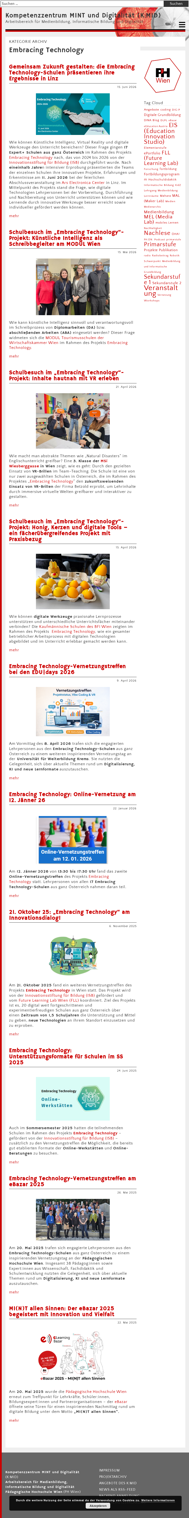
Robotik (175, 255)
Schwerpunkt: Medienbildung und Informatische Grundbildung (162, 267)
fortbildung (168, 169)
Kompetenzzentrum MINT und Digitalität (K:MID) (83, 15)
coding (165, 109)
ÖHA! (176, 234)
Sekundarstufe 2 (166, 283)
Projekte (151, 250)
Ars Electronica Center (83, 182)
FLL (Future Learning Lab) (161, 158)
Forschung (151, 169)
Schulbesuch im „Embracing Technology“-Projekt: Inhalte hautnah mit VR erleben (66, 375)
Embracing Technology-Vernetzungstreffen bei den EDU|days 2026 (67, 669)
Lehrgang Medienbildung (161, 190)
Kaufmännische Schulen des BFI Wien (76, 626)
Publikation (168, 250)
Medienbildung (159, 212)
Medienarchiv (152, 207)
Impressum (109, 1470)
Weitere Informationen (158, 1500)
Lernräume (151, 196)
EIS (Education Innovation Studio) (161, 133)
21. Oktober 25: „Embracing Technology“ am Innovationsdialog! (69, 915)
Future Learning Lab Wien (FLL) (49, 1000)
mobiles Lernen (167, 222)
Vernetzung (164, 295)
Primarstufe (160, 244)
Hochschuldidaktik (162, 179)
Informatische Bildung (159, 185)
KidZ (178, 185)
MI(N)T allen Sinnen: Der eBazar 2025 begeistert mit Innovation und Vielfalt (61, 1311)
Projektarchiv (113, 1477)
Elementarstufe (155, 147)
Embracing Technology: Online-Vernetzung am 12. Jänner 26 (72, 797)
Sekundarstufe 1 (162, 280)
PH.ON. (148, 239)
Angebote (151, 109)
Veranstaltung (161, 291)
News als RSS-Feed (117, 1490)
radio (147, 255)
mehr (14, 216)
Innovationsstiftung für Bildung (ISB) (44, 162)
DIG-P (176, 109)
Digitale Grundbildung (162, 115)
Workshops (152, 300)
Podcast (159, 239)
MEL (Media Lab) (158, 219)
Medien (170, 201)
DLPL (163, 120)
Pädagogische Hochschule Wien (96, 1391)
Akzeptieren (98, 1505)
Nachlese (157, 233)
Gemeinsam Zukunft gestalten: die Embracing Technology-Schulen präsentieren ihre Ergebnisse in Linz (72, 73)
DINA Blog (151, 120)
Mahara (165, 195)
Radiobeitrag (160, 255)
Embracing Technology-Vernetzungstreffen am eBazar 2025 (72, 1181)
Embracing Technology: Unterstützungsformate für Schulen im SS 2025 (66, 1056)
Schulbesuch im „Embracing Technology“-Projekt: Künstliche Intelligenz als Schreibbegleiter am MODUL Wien (66, 238)
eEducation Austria (155, 126)
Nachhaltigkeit (153, 228)
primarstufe (173, 239)
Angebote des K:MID (118, 1483)
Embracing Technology (31, 157)
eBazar (121, 1402)
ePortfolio (152, 153)
